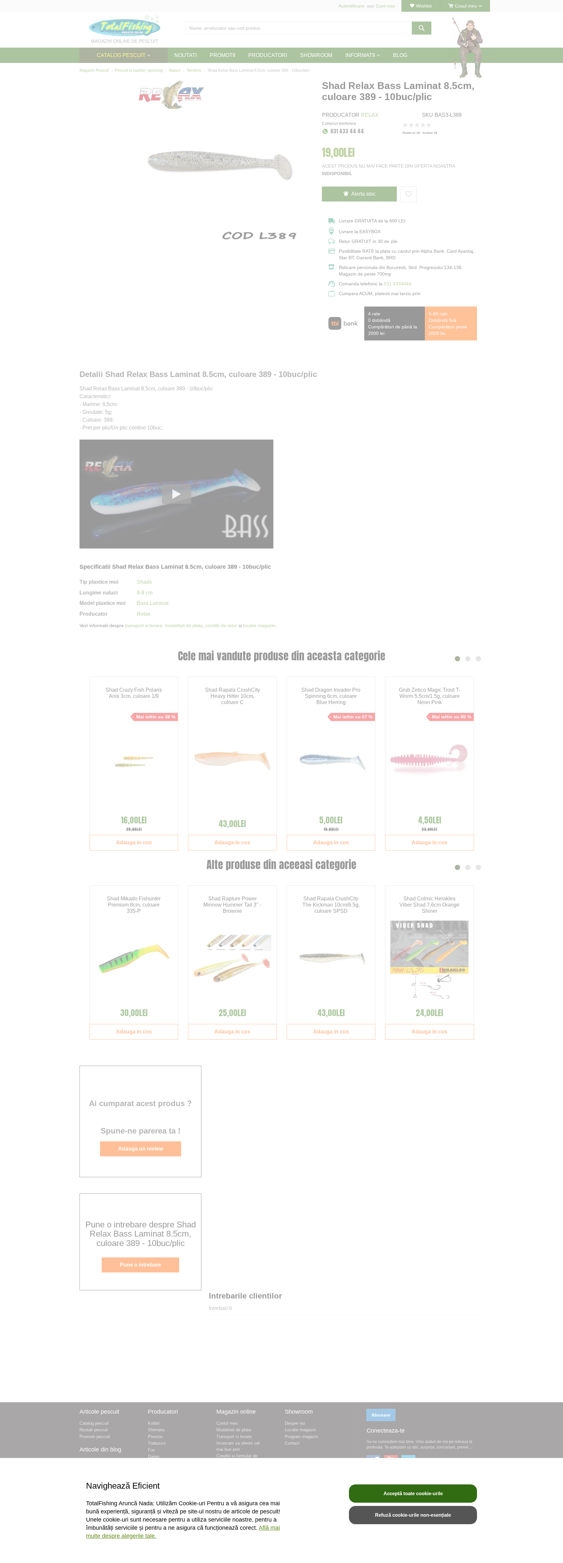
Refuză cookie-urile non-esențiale (413, 1515)
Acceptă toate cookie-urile (413, 1493)
